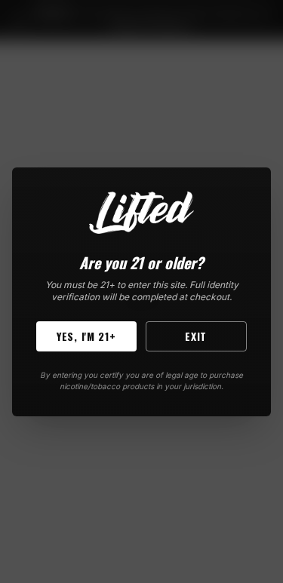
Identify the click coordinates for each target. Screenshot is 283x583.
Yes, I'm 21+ (86, 336)
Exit (196, 336)
